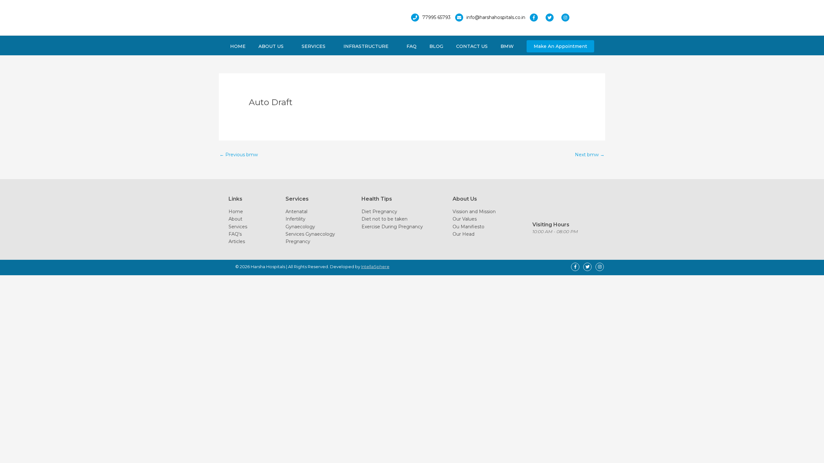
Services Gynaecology (310, 234)
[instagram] (567, 18)
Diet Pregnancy (379, 211)
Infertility (295, 219)
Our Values (465, 219)
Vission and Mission (474, 211)
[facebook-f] (537, 18)
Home (236, 211)
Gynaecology (300, 227)
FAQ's (235, 234)
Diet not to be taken (384, 219)
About (235, 219)
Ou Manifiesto (468, 227)
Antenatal (296, 211)
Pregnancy (298, 241)
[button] (560, 46)
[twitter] (553, 18)
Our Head (463, 234)
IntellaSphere (375, 266)
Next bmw (589, 155)
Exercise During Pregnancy (392, 227)
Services (238, 227)
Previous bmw (239, 155)
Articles (237, 241)
